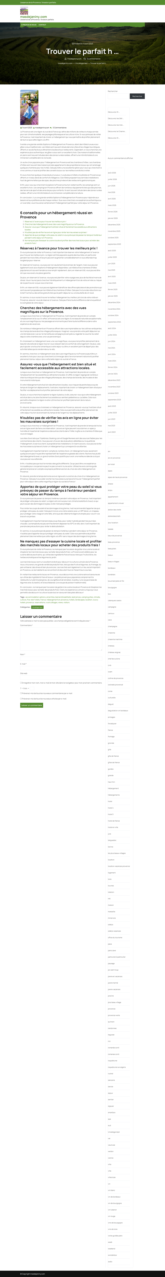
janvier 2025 (113, 296)
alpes (110, 471)
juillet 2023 (112, 412)
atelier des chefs (114, 510)
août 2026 (112, 173)
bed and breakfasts (63, 597)
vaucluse (111, 1145)
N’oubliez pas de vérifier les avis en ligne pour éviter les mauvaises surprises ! (56, 232)
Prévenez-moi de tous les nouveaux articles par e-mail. (44, 698)
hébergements (114, 795)
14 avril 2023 (27, 127)
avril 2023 (112, 432)
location (88, 599)
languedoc (112, 840)
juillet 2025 (112, 257)
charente (111, 633)
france (43, 599)
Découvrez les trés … (116, 125)
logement (112, 873)
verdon (110, 1151)
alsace (110, 484)
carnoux (111, 613)
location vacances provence (119, 866)
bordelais (111, 574)
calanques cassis (114, 600)
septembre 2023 (114, 399)
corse (110, 691)
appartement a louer (116, 503)
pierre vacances (114, 989)
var (109, 1138)
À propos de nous (28, 25)
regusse (111, 1035)
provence (30, 602)
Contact (42, 25)
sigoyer (111, 1106)
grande (110, 775)
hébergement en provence (57, 599)
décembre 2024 (114, 302)
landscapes (80, 599)
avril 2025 (112, 276)
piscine (111, 996)
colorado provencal (115, 684)
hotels (71, 599)
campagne (112, 607)
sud (109, 1125)
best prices (76, 597)
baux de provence (115, 535)
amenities (50, 597)
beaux (110, 555)
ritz (109, 1041)
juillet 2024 (112, 335)
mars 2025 (112, 283)
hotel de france (114, 821)
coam (110, 672)
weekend (111, 1248)
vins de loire (112, 1229)
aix (109, 451)
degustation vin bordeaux (118, 710)
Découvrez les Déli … (116, 118)
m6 (109, 898)
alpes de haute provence (117, 477)
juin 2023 (111, 419)
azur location (113, 522)
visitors (66, 602)
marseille (111, 911)
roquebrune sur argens (117, 1067)
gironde (111, 743)
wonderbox (112, 1255)
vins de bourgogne (115, 1223)
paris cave (112, 950)
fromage (111, 736)
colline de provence (115, 678)
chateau (111, 646)
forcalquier (112, 723)
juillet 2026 (112, 179)
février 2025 (112, 289)
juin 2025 (111, 263)
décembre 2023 (114, 380)
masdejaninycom (42, 127)
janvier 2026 (113, 218)
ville (109, 1171)
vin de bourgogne (115, 1203)
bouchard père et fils (116, 581)
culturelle (112, 697)
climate (97, 597)
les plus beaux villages (117, 853)
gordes (110, 769)
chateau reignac (114, 652)
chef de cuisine (114, 659)
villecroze (112, 1177)
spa (109, 1119)
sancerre (111, 1080)
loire (109, 879)
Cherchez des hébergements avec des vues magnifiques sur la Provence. (54, 224)
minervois (112, 918)
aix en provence (114, 458)
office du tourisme (115, 937)
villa (109, 1164)
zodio (110, 1261)
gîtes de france (114, 762)
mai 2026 (111, 192)
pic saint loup (113, 970)
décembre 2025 (114, 224)
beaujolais (112, 548)
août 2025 (112, 250)
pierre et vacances (115, 976)
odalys (110, 924)
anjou (110, 490)
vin (109, 1184)
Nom (22, 654)
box (109, 594)
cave (110, 620)
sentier (111, 1099)
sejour (110, 1093)
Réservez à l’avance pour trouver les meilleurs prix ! (45, 221)
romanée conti (113, 1047)
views (60, 602)
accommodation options (36, 597)
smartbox (111, 1112)
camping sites (87, 597)
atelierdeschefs (114, 516)
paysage (111, 963)
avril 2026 (112, 199)
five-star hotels (33, 599)
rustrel (110, 1073)
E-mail (23, 664)
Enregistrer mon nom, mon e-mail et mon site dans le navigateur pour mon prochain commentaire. (62, 683)
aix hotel (111, 464)
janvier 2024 (113, 374)
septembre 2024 (114, 322)
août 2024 (112, 328)
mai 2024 (111, 348)
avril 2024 (112, 354)
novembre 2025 (114, 231)
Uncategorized (81, 63)
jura (109, 834)
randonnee (112, 1028)
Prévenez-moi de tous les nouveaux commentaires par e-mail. (47, 693)
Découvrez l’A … (114, 112)
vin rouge (111, 1216)
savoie (110, 1086)
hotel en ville (113, 827)
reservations (40, 602)
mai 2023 (111, 425)
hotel (110, 801)
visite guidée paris (115, 1236)
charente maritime (115, 639)
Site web (23, 673)
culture (23, 599)
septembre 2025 (114, 244)
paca (110, 944)
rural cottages (51, 602)
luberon (111, 892)
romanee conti (113, 1054)
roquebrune (112, 1060)
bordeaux (111, 568)
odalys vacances (114, 931)
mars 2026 (112, 205)
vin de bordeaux (114, 1197)
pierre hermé (113, 983)
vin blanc (111, 1190)
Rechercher (113, 91)
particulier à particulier (116, 957)
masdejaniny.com (33, 16)
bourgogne (112, 587)
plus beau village (114, 1002)
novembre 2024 (114, 309)
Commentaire (26, 625)
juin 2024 (111, 341)
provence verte (114, 1015)
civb (109, 665)
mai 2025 (111, 270)
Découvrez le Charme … (117, 131)
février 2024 (112, 367)
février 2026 (112, 211)
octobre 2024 (113, 315)
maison (111, 905)
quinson (111, 1022)
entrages (111, 717)
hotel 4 (110, 808)
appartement (113, 497)
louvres (111, 885)
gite (109, 749)
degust (111, 704)
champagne (112, 626)
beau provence (114, 542)
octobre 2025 (113, 237)
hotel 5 (110, 814)
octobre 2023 (113, 393)
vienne (110, 1158)
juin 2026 (111, 186)
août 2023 (112, 406)
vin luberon (112, 1210)
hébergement (113, 788)
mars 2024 (112, 361)
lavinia (110, 847)
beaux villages (113, 561)
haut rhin (111, 782)
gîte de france (113, 756)
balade (110, 529)
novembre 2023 (114, 387)
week (110, 1242)
